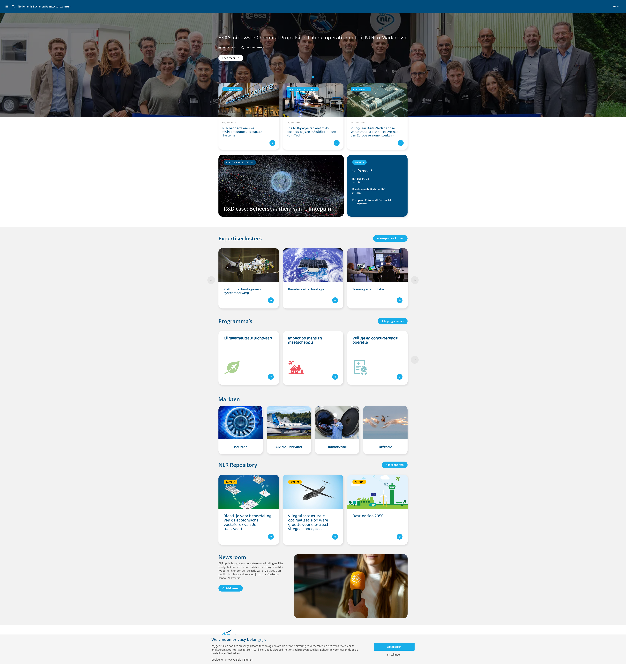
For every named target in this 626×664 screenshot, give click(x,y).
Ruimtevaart (337, 447)
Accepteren (394, 647)
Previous (211, 280)
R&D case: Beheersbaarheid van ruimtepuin (277, 208)
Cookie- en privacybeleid (226, 659)
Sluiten (248, 659)
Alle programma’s (393, 321)
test (271, 377)
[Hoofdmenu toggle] (6, 6)
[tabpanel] (313, 280)
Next (415, 280)
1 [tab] (313, 77)
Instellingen (394, 654)
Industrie (240, 447)
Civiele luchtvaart (289, 447)
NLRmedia (234, 578)
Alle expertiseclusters (390, 238)
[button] (13, 6)
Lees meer (228, 58)
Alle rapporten (395, 465)
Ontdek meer (230, 588)
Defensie (385, 447)
